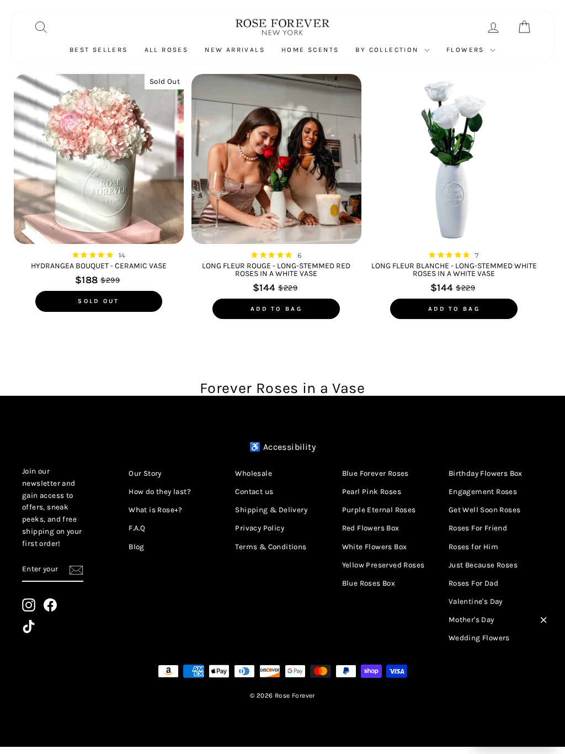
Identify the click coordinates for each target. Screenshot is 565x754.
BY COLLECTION (388, 50)
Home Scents (310, 50)
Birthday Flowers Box (486, 473)
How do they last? (160, 491)
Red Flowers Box (370, 528)
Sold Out (98, 301)
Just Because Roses (483, 565)
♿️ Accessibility (282, 447)
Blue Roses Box (369, 583)
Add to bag (276, 308)
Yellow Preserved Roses (383, 565)
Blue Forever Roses (375, 473)
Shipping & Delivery (271, 510)
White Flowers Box (374, 547)
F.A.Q (137, 528)
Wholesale (253, 473)
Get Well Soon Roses (485, 510)
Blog (137, 547)
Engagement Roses (483, 491)
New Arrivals (235, 50)
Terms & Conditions (270, 547)
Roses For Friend (478, 528)
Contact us (254, 491)
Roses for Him (473, 547)
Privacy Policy (259, 528)
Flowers (466, 50)
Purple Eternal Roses (379, 510)
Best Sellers (99, 50)
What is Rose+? (156, 510)
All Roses (167, 50)
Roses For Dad (473, 583)
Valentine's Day (476, 601)
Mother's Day (471, 619)
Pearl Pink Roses (371, 491)
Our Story (145, 473)
